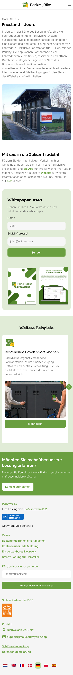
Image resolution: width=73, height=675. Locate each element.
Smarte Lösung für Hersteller (20, 557)
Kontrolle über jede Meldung (20, 546)
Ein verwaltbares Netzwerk (19, 551)
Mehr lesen (35, 423)
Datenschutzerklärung (16, 651)
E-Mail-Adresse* (17, 233)
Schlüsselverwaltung (15, 646)
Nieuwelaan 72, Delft (20, 630)
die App (28, 168)
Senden (36, 252)
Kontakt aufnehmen (17, 486)
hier (9, 181)
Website (46, 172)
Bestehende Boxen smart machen (23, 540)
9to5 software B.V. (35, 509)
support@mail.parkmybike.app (27, 637)
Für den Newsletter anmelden (36, 585)
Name (11, 218)
